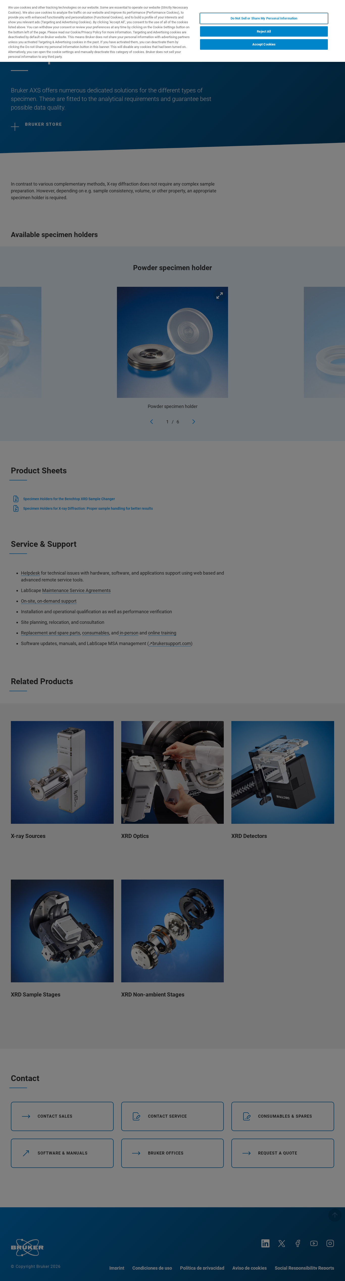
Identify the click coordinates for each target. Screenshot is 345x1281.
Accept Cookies (264, 44)
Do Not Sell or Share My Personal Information (264, 18)
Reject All (264, 31)
